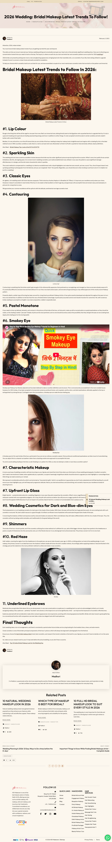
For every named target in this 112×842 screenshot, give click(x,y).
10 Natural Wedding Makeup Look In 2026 (17, 702)
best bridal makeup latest (24, 634)
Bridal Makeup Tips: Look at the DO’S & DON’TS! (24, 147)
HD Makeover (54, 839)
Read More (6, 719)
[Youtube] (55, 814)
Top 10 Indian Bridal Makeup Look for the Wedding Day (26, 643)
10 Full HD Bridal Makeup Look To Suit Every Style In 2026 (88, 704)
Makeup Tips (54, 722)
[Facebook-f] (41, 814)
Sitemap (62, 839)
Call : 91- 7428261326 (52, 1)
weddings (100, 54)
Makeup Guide (37, 21)
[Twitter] (45, 814)
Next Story (105, 746)
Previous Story (9, 746)
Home (28, 21)
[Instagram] (50, 814)
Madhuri (9, 39)
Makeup (7, 724)
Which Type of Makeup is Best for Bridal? (53, 702)
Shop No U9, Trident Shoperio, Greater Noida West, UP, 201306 (47, 796)
